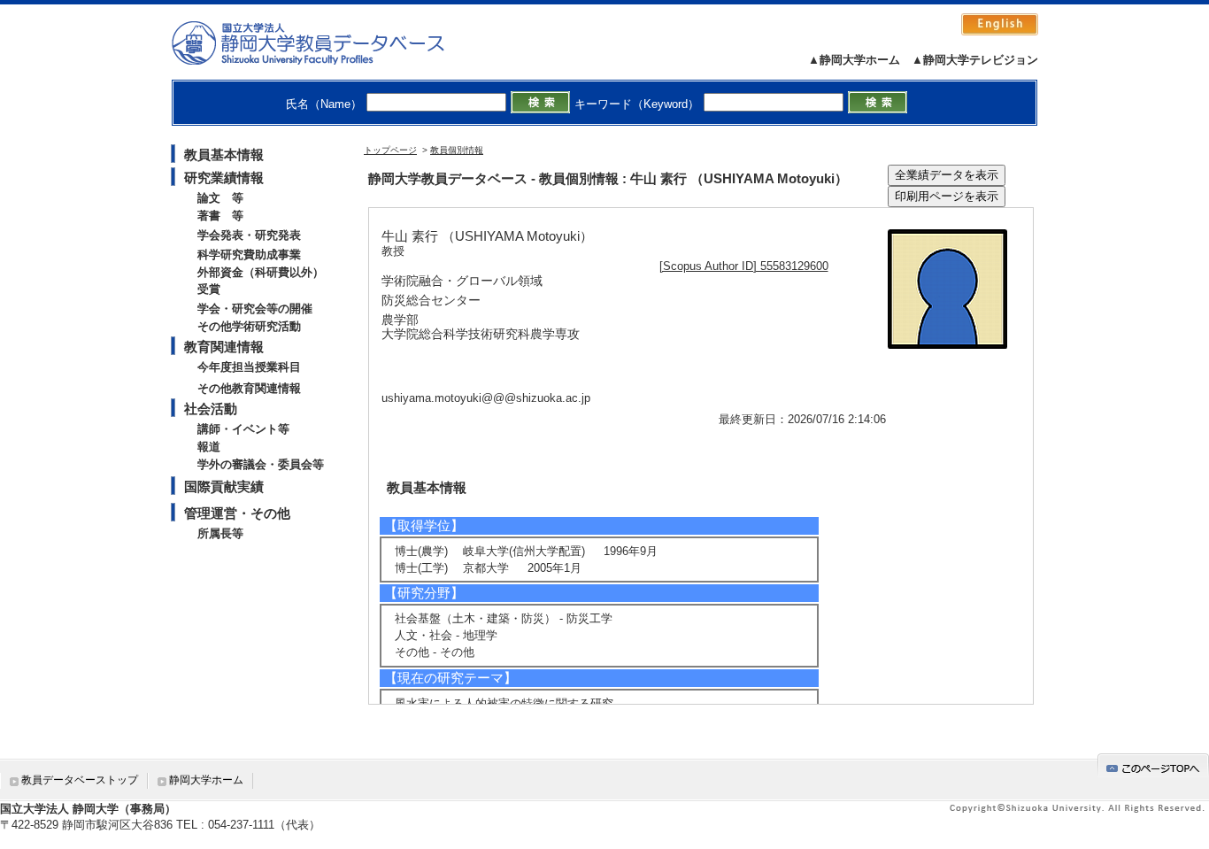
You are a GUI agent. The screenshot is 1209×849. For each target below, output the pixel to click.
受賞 (208, 289)
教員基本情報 (224, 154)
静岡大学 (326, 42)
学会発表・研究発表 (249, 235)
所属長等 (220, 533)
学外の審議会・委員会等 (260, 464)
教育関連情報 (224, 346)
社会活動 (210, 408)
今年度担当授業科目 (249, 367)
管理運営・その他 (237, 513)
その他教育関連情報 (249, 388)
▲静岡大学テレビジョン (975, 59)
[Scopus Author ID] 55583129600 (743, 266)
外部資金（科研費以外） (260, 272)
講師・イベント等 (243, 429)
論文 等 (220, 198)
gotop (1153, 765)
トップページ (390, 150)
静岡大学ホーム (206, 780)
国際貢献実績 (224, 486)
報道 (208, 446)
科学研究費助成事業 (249, 254)
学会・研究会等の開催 (254, 308)
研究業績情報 (224, 177)
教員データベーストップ (79, 780)
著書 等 (220, 215)
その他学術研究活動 (249, 326)
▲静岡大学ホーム (854, 59)
